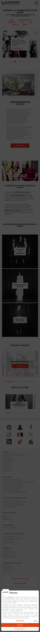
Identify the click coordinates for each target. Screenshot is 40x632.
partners (10, 597)
